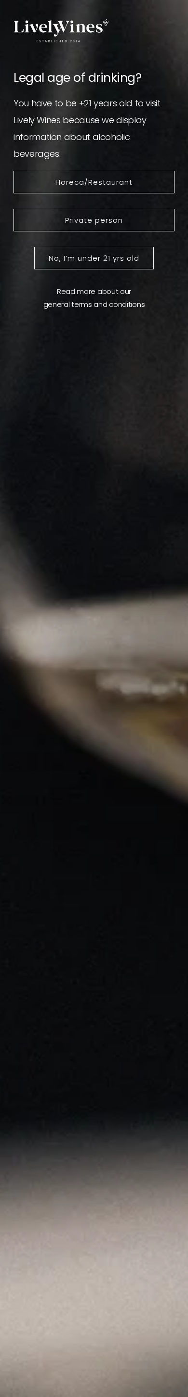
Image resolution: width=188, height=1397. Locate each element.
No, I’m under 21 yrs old (94, 258)
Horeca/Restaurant (94, 182)
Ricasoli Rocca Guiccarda (109, 1059)
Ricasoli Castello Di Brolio (109, 928)
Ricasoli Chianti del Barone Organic (112, 1269)
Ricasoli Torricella (94, 1199)
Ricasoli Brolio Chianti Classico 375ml (102, 596)
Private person (94, 220)
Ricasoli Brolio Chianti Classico (102, 1129)
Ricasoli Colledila (93, 862)
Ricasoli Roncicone (97, 666)
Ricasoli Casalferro (97, 797)
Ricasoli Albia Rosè (96, 993)
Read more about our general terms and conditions (94, 297)
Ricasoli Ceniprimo (97, 732)
